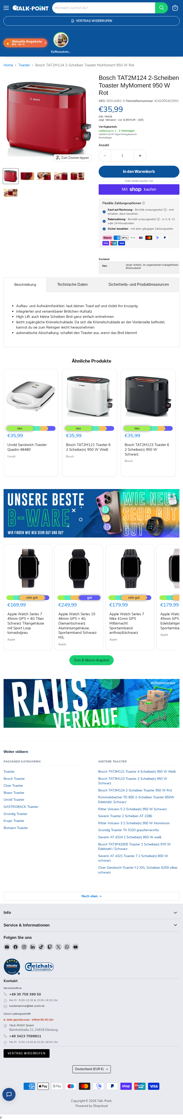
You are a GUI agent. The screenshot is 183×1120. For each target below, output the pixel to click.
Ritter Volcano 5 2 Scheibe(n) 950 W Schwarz (132, 809)
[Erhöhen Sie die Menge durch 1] (140, 156)
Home (8, 65)
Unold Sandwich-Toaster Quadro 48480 (27, 447)
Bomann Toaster (16, 828)
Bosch (70, 456)
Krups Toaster (14, 821)
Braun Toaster (14, 792)
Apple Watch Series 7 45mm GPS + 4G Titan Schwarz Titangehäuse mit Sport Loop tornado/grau (25, 623)
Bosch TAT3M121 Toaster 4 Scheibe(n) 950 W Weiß (137, 771)
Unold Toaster (14, 799)
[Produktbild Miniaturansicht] (10, 176)
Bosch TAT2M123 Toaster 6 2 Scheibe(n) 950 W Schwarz (147, 449)
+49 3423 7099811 (25, 1036)
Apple (11, 639)
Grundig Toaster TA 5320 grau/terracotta (128, 830)
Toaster (24, 65)
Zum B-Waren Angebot (91, 660)
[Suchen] (161, 7)
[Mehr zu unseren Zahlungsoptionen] (143, 203)
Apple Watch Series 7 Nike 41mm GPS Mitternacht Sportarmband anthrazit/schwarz (126, 623)
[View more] (91, 513)
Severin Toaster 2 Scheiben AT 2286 (125, 816)
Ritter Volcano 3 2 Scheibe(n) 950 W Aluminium (134, 823)
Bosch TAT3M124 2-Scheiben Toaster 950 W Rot (135, 790)
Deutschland (89, 1069)
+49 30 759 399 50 (25, 994)
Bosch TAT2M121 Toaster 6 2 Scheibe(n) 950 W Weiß (88, 447)
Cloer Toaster (13, 785)
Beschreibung (25, 284)
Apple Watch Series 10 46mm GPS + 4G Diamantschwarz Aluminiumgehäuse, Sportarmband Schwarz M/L (77, 626)
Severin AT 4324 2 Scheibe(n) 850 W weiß (130, 837)
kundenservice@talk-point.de (27, 1006)
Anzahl (104, 145)
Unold (11, 456)
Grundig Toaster (15, 814)
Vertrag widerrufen (27, 1053)
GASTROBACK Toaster (21, 807)
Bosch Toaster (14, 778)
